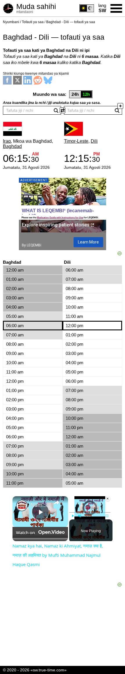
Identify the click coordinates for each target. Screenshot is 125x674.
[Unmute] (79, 515)
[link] (22, 505)
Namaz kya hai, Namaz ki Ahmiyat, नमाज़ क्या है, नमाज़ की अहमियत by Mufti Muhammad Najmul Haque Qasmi (39, 504)
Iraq (7, 141)
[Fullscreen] (106, 515)
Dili (94, 141)
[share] (56, 502)
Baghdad (12, 146)
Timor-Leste (76, 141)
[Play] (72, 515)
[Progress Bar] (89, 512)
